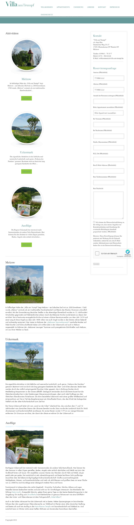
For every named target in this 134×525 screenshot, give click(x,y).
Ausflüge (10, 423)
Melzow (10, 262)
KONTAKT (102, 7)
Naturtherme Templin (43, 506)
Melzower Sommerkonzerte (58, 322)
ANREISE (90, 7)
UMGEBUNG (78, 7)
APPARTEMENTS (63, 7)
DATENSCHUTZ (47, 14)
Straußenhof (32, 494)
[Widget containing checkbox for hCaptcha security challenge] (113, 253)
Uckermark (11, 339)
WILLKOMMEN (47, 7)
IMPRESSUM (115, 7)
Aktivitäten (11, 33)
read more (26, 98)
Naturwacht (16, 492)
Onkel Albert (56, 497)
